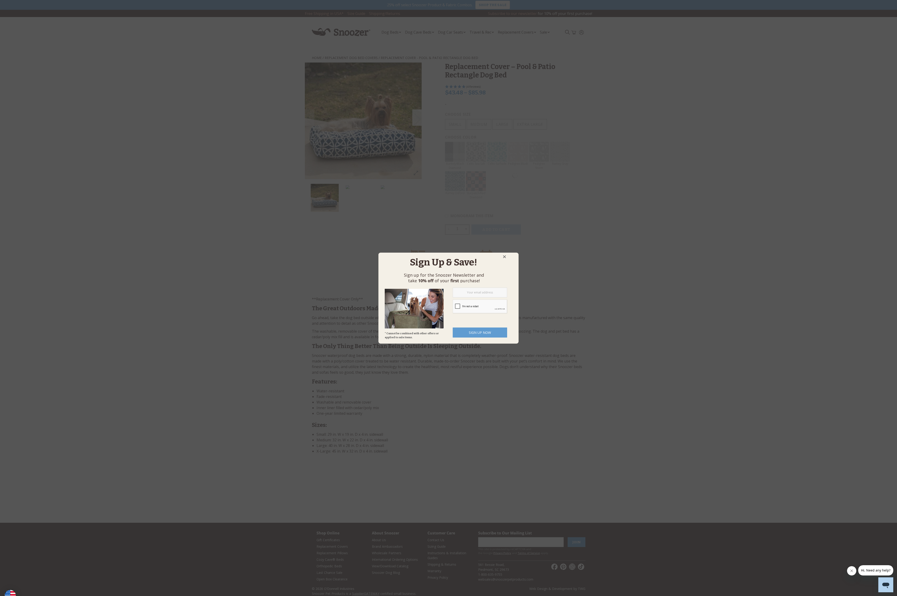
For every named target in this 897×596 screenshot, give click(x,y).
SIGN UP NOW (480, 332)
